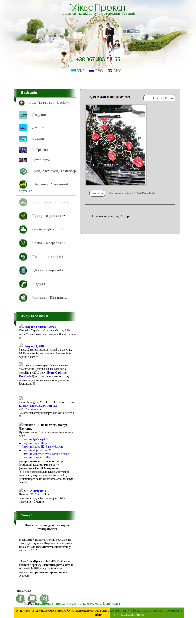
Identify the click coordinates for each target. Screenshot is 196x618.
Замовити (97, 193)
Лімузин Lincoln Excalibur (37, 457)
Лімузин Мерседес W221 (36, 450)
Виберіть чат (124, 600)
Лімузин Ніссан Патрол (36, 443)
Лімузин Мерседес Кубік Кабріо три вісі (46, 453)
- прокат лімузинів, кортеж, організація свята (77, 603)
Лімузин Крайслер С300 (36, 439)
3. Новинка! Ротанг (161, 98)
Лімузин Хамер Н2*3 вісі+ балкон (42, 446)
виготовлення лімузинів (117, 13)
